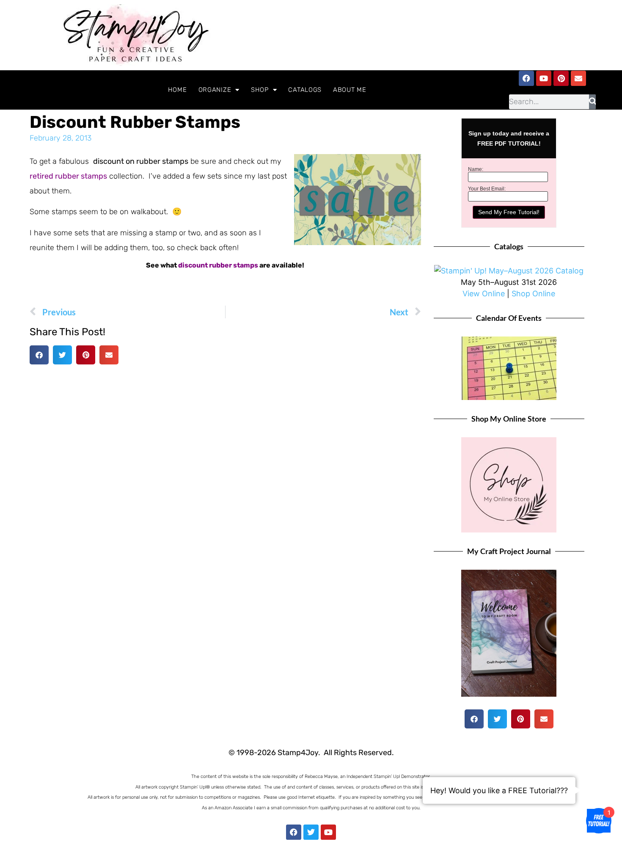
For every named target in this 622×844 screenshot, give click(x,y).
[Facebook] (526, 78)
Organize (214, 90)
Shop (260, 90)
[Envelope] (578, 78)
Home (177, 90)
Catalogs (305, 90)
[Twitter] (311, 832)
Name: (475, 169)
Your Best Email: (487, 188)
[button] (39, 354)
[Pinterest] (561, 78)
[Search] (592, 101)
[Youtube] (543, 78)
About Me (349, 90)
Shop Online (533, 293)
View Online (483, 293)
